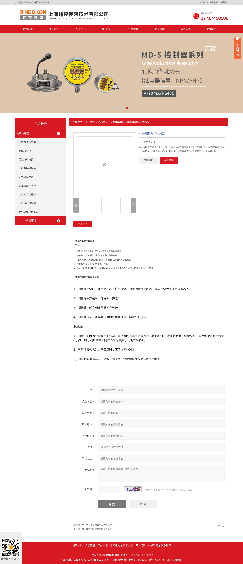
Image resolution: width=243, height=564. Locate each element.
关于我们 (54, 29)
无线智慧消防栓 (27, 185)
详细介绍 (83, 223)
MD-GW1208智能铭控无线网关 (97, 529)
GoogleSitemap (173, 560)
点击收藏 (169, 160)
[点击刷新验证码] (133, 489)
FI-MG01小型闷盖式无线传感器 (97, 524)
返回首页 (203, 2)
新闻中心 (107, 29)
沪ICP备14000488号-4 (142, 555)
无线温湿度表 (26, 176)
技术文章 (133, 29)
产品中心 (81, 29)
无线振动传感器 (27, 203)
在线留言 (186, 29)
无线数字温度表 (27, 168)
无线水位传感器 (27, 194)
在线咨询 (149, 160)
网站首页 (28, 29)
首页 (92, 122)
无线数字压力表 (27, 142)
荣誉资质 (160, 29)
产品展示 (103, 122)
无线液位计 (25, 150)
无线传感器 (23, 133)
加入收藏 (214, 2)
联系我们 (224, 2)
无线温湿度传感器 (29, 211)
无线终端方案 (26, 159)
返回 (219, 526)
